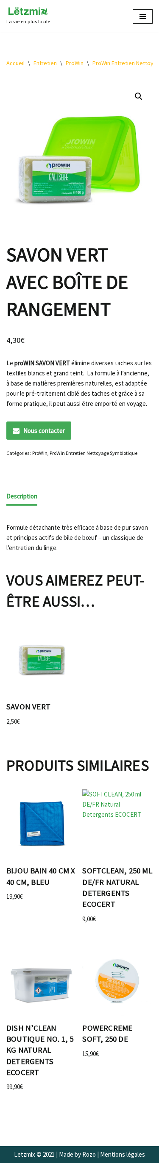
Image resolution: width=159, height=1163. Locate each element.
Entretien (45, 63)
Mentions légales (122, 1154)
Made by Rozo (77, 1154)
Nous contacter (44, 431)
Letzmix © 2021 (34, 1154)
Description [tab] (21, 496)
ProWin (75, 63)
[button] (138, 96)
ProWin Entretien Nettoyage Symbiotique (93, 453)
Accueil (15, 63)
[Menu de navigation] (143, 16)
